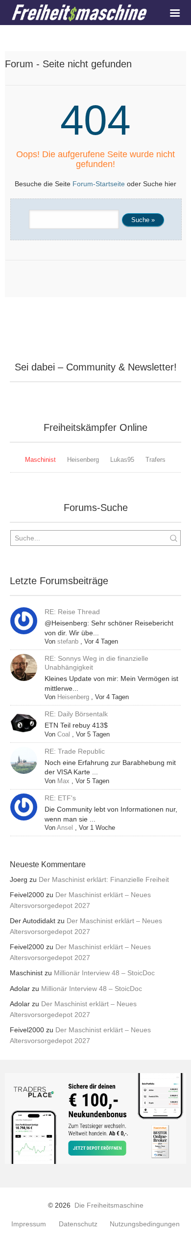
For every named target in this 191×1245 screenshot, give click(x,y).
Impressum (28, 1224)
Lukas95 (122, 459)
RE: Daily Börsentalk (76, 714)
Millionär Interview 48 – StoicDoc (104, 973)
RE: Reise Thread (72, 612)
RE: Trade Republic (75, 751)
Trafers (155, 459)
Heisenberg (83, 459)
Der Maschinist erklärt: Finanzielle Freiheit (104, 879)
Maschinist (40, 459)
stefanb (67, 641)
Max (63, 781)
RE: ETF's (60, 798)
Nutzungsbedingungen (145, 1224)
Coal (63, 734)
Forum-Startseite (98, 184)
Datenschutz (78, 1224)
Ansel (65, 827)
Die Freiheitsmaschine (108, 1205)
